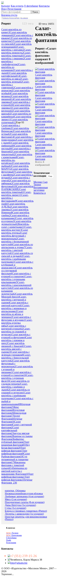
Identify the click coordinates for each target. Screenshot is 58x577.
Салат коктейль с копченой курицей (13, 327)
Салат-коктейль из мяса (14, 77)
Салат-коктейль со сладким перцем (15, 382)
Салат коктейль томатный (13, 191)
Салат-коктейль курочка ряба (16, 323)
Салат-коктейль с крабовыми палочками (15, 259)
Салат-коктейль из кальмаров (13, 67)
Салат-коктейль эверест (16, 193)
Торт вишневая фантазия (15, 443)
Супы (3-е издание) (15, 508)
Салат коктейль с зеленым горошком (15, 353)
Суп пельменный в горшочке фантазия (14, 459)
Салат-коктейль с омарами (16, 57)
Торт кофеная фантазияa (15, 478)
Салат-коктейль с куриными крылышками (16, 279)
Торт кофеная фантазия (13, 449)
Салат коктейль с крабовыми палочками (15, 395)
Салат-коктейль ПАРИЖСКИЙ (17, 188)
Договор (12, 533)
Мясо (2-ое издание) (16, 499)
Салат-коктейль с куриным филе (17, 378)
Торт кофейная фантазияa (17, 475)
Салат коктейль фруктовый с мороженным (14, 235)
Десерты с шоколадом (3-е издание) (24, 514)
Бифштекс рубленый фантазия (12, 440)
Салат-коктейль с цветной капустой (16, 250)
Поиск (35, 12)
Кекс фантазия (10, 408)
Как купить (17, 6)
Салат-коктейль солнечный (14, 121)
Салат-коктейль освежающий (16, 45)
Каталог (5, 6)
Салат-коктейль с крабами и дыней (14, 387)
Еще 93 (20, 122)
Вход (4, 8)
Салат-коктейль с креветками (16, 156)
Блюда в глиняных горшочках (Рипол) (26, 511)
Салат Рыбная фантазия (15, 455)
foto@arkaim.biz (18, 563)
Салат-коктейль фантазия (43, 76)
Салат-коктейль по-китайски (12, 160)
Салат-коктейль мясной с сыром (16, 349)
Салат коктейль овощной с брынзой (12, 344)
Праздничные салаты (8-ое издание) (24, 502)
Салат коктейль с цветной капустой (14, 304)
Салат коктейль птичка (14, 231)
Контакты (44, 6)
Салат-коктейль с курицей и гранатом (16, 275)
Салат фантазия (11, 423)
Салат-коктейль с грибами (10, 127)
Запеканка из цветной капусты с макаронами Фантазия (14, 471)
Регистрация (14, 8)
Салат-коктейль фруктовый (15, 185)
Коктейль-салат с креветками (15, 225)
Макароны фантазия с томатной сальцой (13, 465)
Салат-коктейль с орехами (12, 48)
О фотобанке (31, 6)
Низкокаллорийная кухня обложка (24, 493)
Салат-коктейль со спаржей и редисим (15, 391)
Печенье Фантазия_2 (16, 481)
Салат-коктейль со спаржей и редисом (15, 331)
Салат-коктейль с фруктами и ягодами (16, 318)
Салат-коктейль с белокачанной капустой (15, 241)
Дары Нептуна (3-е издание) (20, 505)
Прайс (8, 540)
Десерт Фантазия (10, 417)
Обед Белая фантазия (15, 446)
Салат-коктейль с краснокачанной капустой (16, 285)
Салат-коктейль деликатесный (16, 222)
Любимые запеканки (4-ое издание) (24, 496)
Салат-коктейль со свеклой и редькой (17, 254)
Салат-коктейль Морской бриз (17, 295)
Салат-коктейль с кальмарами (15, 217)
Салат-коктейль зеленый (14, 80)
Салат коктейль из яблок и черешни (12, 314)
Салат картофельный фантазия (10, 430)
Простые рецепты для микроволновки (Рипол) (26, 518)
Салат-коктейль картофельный (14, 74)
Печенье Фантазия (11, 420)
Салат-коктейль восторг (16, 228)
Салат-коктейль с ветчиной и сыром (14, 299)
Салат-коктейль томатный (16, 54)
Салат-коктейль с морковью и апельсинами (15, 308)
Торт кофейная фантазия (14, 452)
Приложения (14, 535)
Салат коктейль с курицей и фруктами (15, 336)
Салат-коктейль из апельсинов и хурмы (17, 246)
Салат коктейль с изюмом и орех (16, 340)
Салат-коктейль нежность (16, 51)
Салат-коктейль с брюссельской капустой (16, 357)
